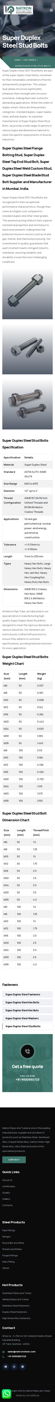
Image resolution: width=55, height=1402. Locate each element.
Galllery (6, 1199)
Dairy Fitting (8, 1261)
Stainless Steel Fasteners (15, 1305)
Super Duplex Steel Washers (22, 1018)
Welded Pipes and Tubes (15, 1299)
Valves (6, 1268)
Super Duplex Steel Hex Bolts (22, 1002)
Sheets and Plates (12, 1249)
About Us (7, 1180)
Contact (14, 1159)
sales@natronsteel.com (21, 1351)
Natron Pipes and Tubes (38, 1390)
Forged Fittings (10, 1255)
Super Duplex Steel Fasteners (23, 994)
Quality (6, 1192)
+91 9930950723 (27, 1079)
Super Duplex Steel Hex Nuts (22, 1010)
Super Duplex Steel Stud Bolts (23, 1026)
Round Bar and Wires (13, 1242)
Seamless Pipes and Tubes (16, 1293)
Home (18, 60)
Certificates (8, 1186)
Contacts (7, 1205)
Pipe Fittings (8, 1230)
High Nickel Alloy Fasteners (16, 1318)
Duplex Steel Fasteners (14, 1312)
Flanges (6, 1236)
